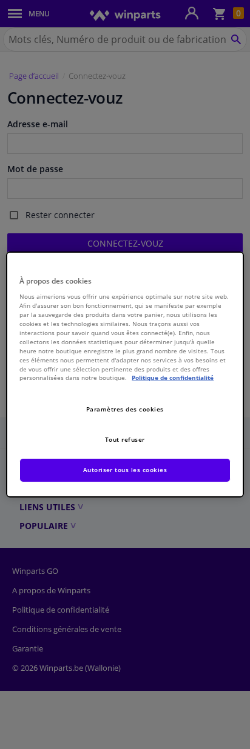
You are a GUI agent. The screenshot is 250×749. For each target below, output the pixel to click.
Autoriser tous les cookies (125, 469)
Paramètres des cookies (125, 409)
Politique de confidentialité (173, 377)
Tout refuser (125, 439)
